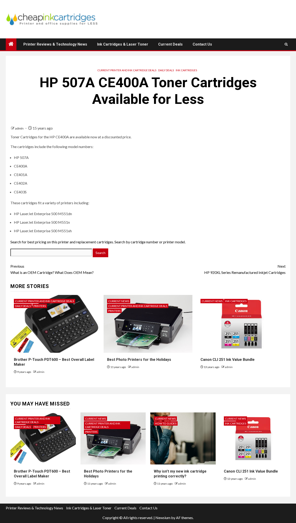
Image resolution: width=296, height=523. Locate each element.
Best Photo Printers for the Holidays (139, 359)
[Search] (286, 44)
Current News (118, 301)
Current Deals (170, 44)
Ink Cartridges (186, 70)
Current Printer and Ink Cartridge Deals (126, 70)
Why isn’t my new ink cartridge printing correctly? (180, 473)
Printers (40, 306)
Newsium (162, 517)
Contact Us (202, 44)
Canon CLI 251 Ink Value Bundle (227, 359)
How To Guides (165, 423)
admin (19, 128)
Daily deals (166, 70)
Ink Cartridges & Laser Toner (122, 44)
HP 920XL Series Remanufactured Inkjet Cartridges (245, 269)
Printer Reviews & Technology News (55, 44)
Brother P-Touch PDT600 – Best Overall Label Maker (42, 473)
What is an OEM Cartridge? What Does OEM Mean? (52, 269)
